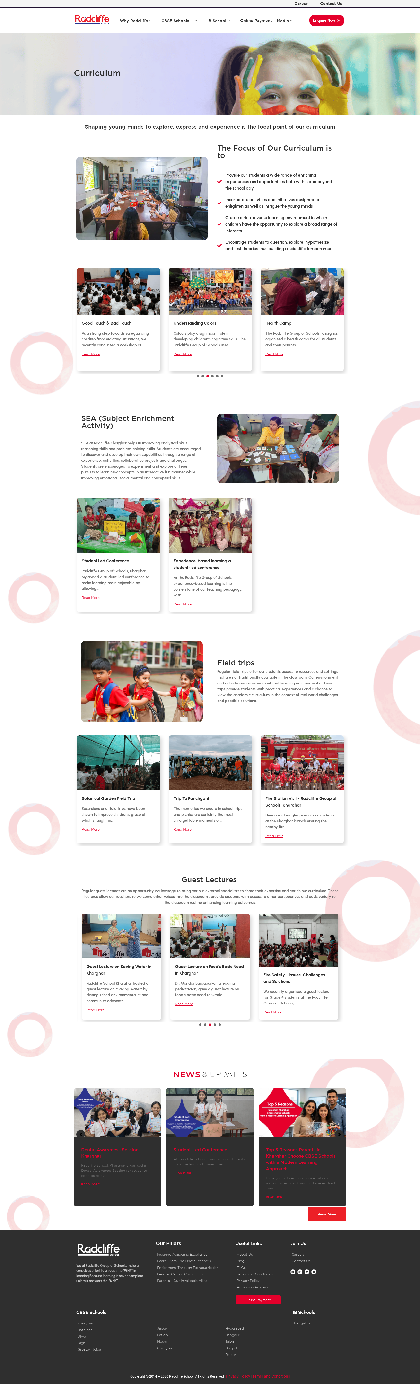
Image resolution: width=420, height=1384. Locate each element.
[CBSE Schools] (195, 20)
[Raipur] (252, 1354)
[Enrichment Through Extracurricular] (189, 1267)
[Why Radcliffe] (150, 20)
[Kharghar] (113, 1323)
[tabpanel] (118, 321)
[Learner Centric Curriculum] (189, 1274)
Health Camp (187, 323)
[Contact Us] (313, 1261)
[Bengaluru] (252, 1335)
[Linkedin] (307, 1271)
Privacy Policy (238, 1376)
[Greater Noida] (113, 1349)
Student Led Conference (105, 561)
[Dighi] (113, 1343)
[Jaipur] (184, 1328)
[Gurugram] (184, 1348)
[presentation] (197, 376)
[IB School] (228, 20)
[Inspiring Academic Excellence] (189, 1254)
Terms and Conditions (271, 1376)
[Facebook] (292, 1271)
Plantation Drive (281, 323)
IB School (216, 20)
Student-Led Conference (200, 1149)
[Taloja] (252, 1341)
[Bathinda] (113, 1329)
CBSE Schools (175, 20)
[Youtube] (313, 1271)
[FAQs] (258, 1267)
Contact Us (331, 3)
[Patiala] (184, 1335)
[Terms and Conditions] (258, 1274)
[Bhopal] (252, 1348)
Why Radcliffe (134, 20)
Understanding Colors (103, 323)
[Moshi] (184, 1341)
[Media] (291, 20)
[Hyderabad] (252, 1328)
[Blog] (258, 1261)
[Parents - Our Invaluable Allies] (189, 1280)
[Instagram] (300, 1271)
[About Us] (258, 1254)
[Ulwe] (113, 1336)
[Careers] (313, 1254)
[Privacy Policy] (258, 1280)
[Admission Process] (258, 1287)
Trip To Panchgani (191, 798)
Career (301, 3)
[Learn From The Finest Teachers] (189, 1261)
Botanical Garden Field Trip (108, 798)
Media (283, 20)
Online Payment (256, 20)
